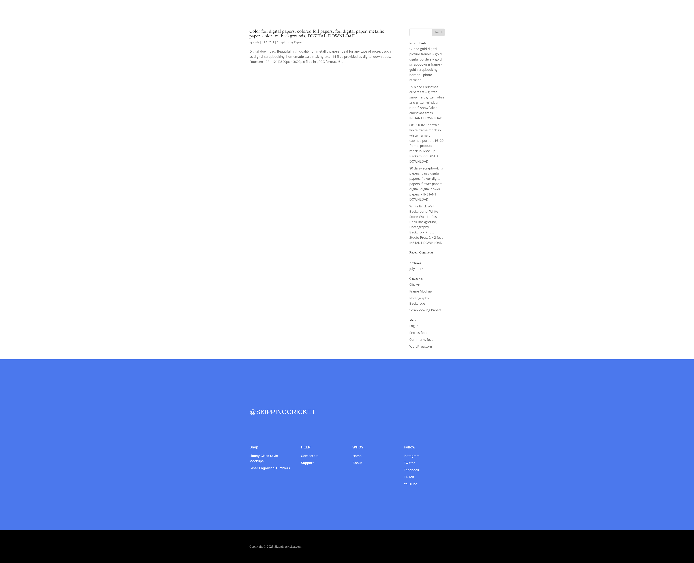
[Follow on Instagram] (267, 404)
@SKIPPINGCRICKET (282, 412)
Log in (414, 326)
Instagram (411, 456)
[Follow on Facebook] (252, 404)
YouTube (410, 484)
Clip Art (414, 284)
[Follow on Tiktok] (275, 404)
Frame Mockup (420, 291)
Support (307, 463)
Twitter (409, 463)
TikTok (409, 477)
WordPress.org (420, 346)
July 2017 (416, 269)
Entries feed (418, 332)
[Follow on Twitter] (260, 404)
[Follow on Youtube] (283, 404)
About (357, 463)
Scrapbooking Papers (290, 42)
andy (256, 42)
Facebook (411, 470)
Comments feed (421, 339)
